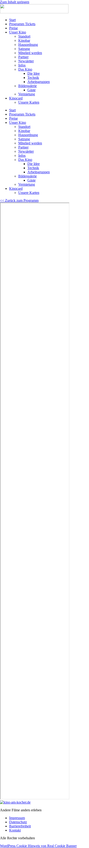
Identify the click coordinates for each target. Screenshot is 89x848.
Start (12, 20)
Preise (13, 28)
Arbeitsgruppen (38, 82)
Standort (24, 36)
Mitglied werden (30, 53)
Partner (23, 57)
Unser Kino (17, 32)
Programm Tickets (22, 24)
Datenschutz (18, 822)
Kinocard (16, 98)
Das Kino (25, 69)
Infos (22, 65)
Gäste (31, 90)
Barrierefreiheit (20, 826)
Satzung (24, 49)
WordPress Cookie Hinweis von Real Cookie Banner (38, 846)
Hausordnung (28, 45)
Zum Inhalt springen (14, 2)
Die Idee (33, 73)
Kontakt (15, 830)
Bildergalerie (27, 86)
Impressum (17, 818)
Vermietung (26, 94)
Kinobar (24, 40)
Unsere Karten (28, 102)
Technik (33, 78)
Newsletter (26, 61)
